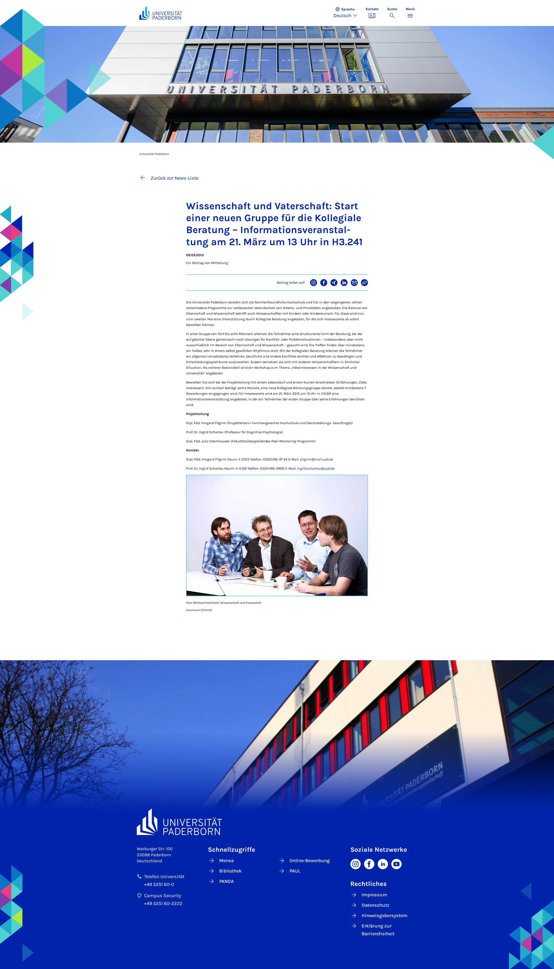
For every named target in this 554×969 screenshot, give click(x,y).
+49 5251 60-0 (159, 884)
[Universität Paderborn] (277, 821)
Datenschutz (375, 905)
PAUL (295, 871)
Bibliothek (230, 871)
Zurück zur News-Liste (174, 178)
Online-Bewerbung (310, 860)
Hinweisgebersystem (384, 915)
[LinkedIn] (383, 863)
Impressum (374, 895)
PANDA (226, 881)
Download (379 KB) (199, 610)
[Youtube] (396, 863)
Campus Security (162, 895)
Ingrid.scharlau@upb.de (316, 468)
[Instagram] (355, 863)
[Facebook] (369, 863)
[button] (347, 12)
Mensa (226, 860)
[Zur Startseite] (160, 13)
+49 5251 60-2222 (163, 903)
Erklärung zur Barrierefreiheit (378, 930)
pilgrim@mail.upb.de (316, 459)
